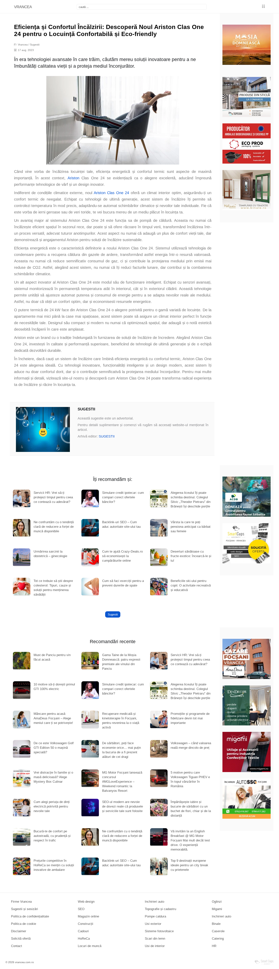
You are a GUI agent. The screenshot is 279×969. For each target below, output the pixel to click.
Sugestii (34, 44)
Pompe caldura (155, 916)
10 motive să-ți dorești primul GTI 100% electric (54, 687)
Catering (218, 938)
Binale (216, 924)
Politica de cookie (23, 924)
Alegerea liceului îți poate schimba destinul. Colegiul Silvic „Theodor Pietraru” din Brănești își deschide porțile (190, 499)
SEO (81, 909)
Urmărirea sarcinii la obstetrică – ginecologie (50, 554)
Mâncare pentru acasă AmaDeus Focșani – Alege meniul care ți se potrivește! (53, 718)
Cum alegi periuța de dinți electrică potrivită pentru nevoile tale (52, 806)
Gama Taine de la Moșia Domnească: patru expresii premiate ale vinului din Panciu (121, 661)
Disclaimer (18, 931)
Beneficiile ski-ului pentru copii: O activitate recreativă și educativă (191, 585)
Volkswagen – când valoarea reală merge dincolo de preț (191, 745)
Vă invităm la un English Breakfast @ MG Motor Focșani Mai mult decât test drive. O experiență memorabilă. (190, 840)
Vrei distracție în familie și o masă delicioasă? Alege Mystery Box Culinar (53, 777)
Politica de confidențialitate (30, 916)
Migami (217, 909)
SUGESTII (107, 436)
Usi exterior (153, 924)
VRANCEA (23, 7)
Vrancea (23, 44)
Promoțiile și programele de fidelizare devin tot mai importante (190, 718)
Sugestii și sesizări (24, 909)
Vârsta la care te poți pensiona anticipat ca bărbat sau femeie (190, 526)
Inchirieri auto (154, 901)
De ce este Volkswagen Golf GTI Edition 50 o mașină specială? (54, 747)
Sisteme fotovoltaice (159, 931)
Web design (86, 901)
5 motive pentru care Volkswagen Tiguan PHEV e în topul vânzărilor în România (190, 779)
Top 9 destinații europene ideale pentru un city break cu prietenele (189, 865)
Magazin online (88, 916)
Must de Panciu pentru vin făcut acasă (52, 657)
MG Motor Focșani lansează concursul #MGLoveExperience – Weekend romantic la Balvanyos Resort (122, 782)
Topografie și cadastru (160, 909)
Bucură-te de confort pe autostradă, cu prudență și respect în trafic (52, 835)
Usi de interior (155, 946)
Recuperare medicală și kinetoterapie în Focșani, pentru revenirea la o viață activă (120, 720)
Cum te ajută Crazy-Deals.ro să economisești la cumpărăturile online (122, 556)
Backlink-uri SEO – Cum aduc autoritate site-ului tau (121, 524)
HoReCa (84, 938)
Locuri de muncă (89, 946)
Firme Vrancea (21, 901)
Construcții (85, 924)
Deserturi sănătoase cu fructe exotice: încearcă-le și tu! (191, 556)
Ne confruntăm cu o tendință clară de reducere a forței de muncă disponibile (54, 526)
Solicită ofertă (21, 938)
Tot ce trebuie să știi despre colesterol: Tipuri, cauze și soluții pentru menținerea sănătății (53, 587)
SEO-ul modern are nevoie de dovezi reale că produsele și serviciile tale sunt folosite (122, 806)
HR (214, 946)
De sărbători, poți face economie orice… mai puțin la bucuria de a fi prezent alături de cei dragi (121, 750)
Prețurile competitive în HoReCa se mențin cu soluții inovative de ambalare (54, 865)
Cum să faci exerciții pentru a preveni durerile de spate (123, 583)
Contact (16, 946)
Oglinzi (217, 901)
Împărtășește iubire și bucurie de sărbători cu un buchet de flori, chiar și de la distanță (191, 808)
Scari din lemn (155, 938)
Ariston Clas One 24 (111, 193)
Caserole (218, 931)
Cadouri (83, 931)
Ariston (73, 178)
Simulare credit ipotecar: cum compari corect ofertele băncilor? (123, 497)
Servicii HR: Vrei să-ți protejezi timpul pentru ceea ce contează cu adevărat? (53, 497)
